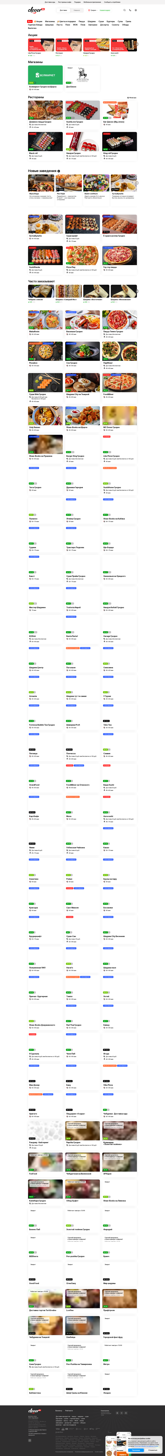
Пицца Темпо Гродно (113, 331)
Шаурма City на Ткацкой (77, 394)
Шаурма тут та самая (76, 696)
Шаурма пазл (109, 968)
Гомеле (82, 1436)
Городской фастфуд (113, 1337)
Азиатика (33, 879)
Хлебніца (70, 1337)
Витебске (70, 1436)
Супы (120, 21)
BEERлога (33, 1256)
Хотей (106, 996)
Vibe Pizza (108, 1085)
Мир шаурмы (109, 1283)
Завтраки (92, 25)
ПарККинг (108, 363)
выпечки (58, 1425)
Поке (67, 25)
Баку (68, 1085)
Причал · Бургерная (38, 996)
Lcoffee (70, 1310)
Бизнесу (58, 1411)
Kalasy (106, 1025)
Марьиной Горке (60, 1443)
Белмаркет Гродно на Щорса (42, 87)
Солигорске (74, 1448)
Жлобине (92, 1439)
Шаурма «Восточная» (92, 300)
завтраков (59, 1423)
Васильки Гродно (74, 331)
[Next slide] (137, 75)
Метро (106, 1364)
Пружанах (58, 1446)
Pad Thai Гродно (73, 1025)
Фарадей (107, 1229)
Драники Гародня (74, 487)
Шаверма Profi (73, 725)
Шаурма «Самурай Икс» (66, 300)
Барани (67, 1438)
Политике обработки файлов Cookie (146, 1446)
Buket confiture (91, 194)
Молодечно (81, 1443)
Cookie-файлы (99, 1451)
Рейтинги (69, 1411)
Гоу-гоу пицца (110, 267)
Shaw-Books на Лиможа (114, 1201)
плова (82, 1421)
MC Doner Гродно (111, 427)
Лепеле (92, 1441)
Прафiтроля (109, 1310)
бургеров (59, 1418)
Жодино (98, 1439)
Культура (33, 908)
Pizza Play (70, 267)
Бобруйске (87, 1438)
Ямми (31, 847)
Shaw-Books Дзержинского (42, 1025)
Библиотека (35, 1393)
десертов (68, 1423)
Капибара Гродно (37, 1201)
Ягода (106, 1054)
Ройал (69, 879)
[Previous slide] (28, 75)
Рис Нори (61, 194)
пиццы (74, 1416)
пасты (66, 1421)
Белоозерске (74, 1438)
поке (71, 1421)
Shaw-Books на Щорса (76, 427)
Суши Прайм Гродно (75, 576)
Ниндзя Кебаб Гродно (113, 607)
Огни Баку (71, 1283)
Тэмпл (69, 996)
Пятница (33, 753)
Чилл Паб (70, 1054)
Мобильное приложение (92, 2)
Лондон (107, 1393)
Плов (83, 25)
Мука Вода (34, 194)
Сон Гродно (71, 363)
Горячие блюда (35, 25)
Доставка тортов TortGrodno (42, 1310)
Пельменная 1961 (37, 968)
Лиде (97, 1441)
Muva (68, 816)
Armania (33, 696)
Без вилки (108, 908)
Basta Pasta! (72, 636)
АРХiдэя (107, 1174)
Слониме (86, 1446)
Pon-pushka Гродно (75, 1256)
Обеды (125, 25)
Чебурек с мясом (35, 300)
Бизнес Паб (34, 1229)
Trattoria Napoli (73, 607)
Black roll (33, 153)
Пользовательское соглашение (64, 1451)
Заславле (58, 1441)
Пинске (85, 1445)
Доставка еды (50, 2)
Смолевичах (59, 1448)
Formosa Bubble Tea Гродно (42, 725)
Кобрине (80, 1441)
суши (86, 1416)
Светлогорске (79, 1446)
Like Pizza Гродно (111, 456)
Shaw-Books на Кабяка (114, 519)
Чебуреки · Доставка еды (115, 1114)
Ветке (57, 1439)
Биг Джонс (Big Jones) (113, 122)
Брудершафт (35, 936)
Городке (77, 1439)
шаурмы (80, 1416)
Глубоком (71, 1439)
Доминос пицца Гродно (40, 122)
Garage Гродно (110, 636)
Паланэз (33, 519)
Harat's (69, 968)
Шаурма (92, 21)
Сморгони (67, 1448)
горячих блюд (74, 1418)
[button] (28, 44)
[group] (41, 47)
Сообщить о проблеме (112, 2)
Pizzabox (33, 363)
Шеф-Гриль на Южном (76, 1393)
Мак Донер (34, 1085)
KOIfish (32, 636)
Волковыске (63, 1439)
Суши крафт (72, 236)
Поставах (97, 1445)
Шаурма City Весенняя (114, 936)
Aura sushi (108, 816)
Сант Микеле (72, 908)
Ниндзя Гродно (73, 153)
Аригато (33, 1114)
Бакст (32, 576)
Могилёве (93, 1436)
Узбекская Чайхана (75, 847)
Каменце (74, 1441)
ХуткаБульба (117, 194)
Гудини (32, 547)
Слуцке (93, 1446)
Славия (106, 753)
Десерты (104, 25)
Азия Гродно (35, 1364)
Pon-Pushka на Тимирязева (79, 1364)
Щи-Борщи (108, 547)
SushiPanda (34, 267)
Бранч (106, 1256)
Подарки (77, 2)
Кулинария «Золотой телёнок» (112, 1143)
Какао (106, 847)
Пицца (82, 21)
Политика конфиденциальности (84, 1451)
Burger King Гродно (75, 456)
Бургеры (111, 21)
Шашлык (49, 25)
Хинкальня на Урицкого (114, 576)
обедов (82, 1423)
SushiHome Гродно (112, 487)
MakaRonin (34, 331)
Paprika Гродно (73, 1142)
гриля (83, 1418)
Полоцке (91, 1445)
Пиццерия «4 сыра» (75, 1114)
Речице (65, 1446)
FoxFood (33, 1174)
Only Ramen (34, 427)
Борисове (95, 1438)
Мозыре (74, 1443)
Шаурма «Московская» (121, 300)
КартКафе (34, 816)
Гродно (76, 1436)
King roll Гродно (110, 153)
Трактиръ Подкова (75, 547)
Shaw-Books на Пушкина (40, 456)
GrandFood (34, 785)
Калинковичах (66, 1441)
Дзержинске (84, 1439)
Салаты (115, 25)
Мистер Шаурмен (37, 607)
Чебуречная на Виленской (78, 1174)
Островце (72, 1445)
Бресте (87, 1436)
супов (66, 1418)
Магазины (50, 21)
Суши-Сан (71, 936)
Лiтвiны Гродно (73, 519)
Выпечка (32, 28)
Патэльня (70, 667)
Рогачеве (71, 1446)
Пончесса (71, 753)
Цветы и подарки (67, 21)
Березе (81, 1438)
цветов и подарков (69, 1425)
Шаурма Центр (36, 667)
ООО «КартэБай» (33, 1418)
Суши (101, 21)
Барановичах (59, 1438)
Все (30, 21)
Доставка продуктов (63, 1416)
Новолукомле (90, 1443)
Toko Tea (107, 725)
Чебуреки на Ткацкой (39, 1337)
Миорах (68, 1443)
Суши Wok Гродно (37, 394)
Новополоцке (60, 1445)
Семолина (108, 667)
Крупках (87, 1441)
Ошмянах (79, 1445)
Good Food (34, 1283)
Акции (39, 21)
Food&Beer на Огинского (77, 785)
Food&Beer (108, 394)
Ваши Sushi (108, 785)
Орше (66, 1445)
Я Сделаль (34, 1054)
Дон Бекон (71, 87)
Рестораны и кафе (64, 2)
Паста (59, 25)
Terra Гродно (35, 487)
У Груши (107, 696)
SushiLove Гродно (74, 122)
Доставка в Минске (61, 1436)
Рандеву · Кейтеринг (39, 1142)
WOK (75, 25)
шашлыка (59, 1421)
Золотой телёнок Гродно (78, 1229)
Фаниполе (82, 1448)
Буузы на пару (110, 879)
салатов (75, 1423)
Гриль (128, 21)
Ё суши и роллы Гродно (114, 236)
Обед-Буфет (72, 1201)
